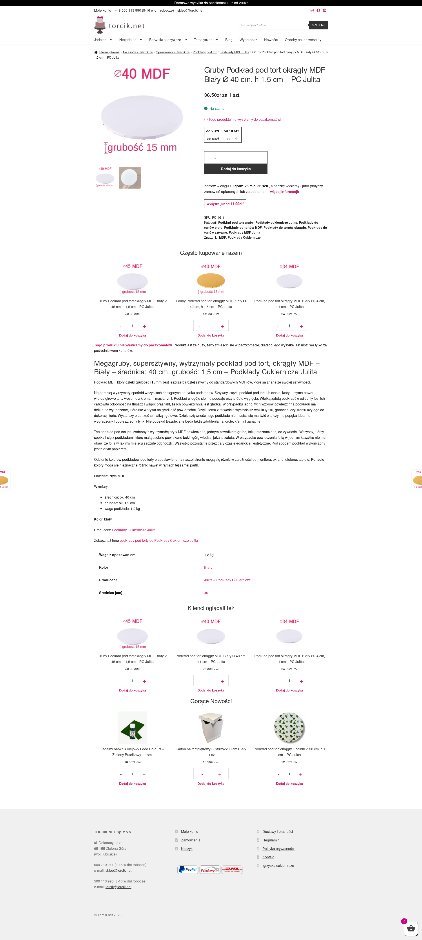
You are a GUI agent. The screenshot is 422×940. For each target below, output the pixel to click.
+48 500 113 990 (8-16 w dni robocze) (144, 10)
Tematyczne (203, 39)
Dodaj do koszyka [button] (132, 335)
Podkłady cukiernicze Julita (276, 222)
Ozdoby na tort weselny (303, 39)
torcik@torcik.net (118, 886)
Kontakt (268, 856)
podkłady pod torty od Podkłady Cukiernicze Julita (159, 540)
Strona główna (109, 52)
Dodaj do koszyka (236, 168)
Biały (208, 567)
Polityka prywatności (278, 848)
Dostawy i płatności (277, 831)
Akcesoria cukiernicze (138, 52)
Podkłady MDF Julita (234, 52)
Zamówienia (190, 840)
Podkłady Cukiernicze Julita (134, 529)
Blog (229, 39)
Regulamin (271, 840)
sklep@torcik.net (190, 10)
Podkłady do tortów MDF (243, 227)
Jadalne (100, 39)
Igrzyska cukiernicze (278, 865)
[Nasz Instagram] (312, 10)
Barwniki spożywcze (165, 39)
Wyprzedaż (248, 39)
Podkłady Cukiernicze (244, 237)
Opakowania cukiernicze (173, 52)
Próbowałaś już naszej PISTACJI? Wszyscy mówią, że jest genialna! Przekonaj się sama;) (211, 2)
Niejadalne (127, 39)
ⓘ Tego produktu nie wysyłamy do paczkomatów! (242, 119)
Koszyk (187, 848)
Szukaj (318, 25)
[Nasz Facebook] (318, 10)
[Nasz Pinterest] (324, 10)
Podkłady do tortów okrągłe (285, 227)
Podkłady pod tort (205, 52)
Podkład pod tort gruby (236, 222)
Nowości (271, 39)
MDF (222, 237)
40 (206, 592)
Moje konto (102, 10)
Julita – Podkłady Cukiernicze (227, 579)
